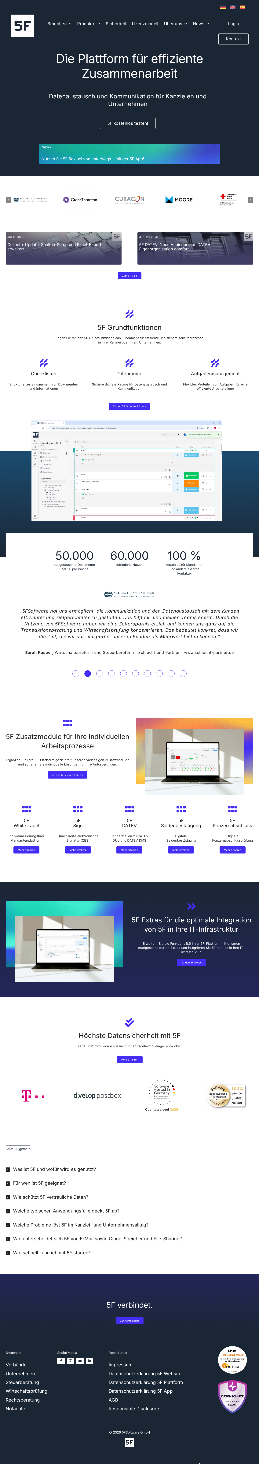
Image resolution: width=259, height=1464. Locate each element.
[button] (42, 154)
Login (233, 23)
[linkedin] (89, 1355)
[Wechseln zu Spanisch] (242, 7)
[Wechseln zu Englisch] (232, 7)
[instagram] (70, 1355)
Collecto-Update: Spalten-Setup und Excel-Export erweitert (54, 246)
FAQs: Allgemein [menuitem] (18, 1142)
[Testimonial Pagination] (75, 667)
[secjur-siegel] (232, 1373)
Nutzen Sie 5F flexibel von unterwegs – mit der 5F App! (93, 159)
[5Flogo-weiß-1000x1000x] (22, 16)
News (46, 147)
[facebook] (61, 1355)
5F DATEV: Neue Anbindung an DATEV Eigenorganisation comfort (174, 246)
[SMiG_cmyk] (226, 1078)
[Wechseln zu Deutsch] (223, 7)
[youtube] (80, 1355)
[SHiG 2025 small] (162, 1072)
